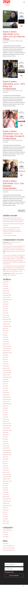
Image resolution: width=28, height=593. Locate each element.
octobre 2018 (6, 479)
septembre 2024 (7, 326)
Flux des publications (8, 545)
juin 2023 (5, 357)
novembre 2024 (7, 321)
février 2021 (6, 419)
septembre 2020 (7, 430)
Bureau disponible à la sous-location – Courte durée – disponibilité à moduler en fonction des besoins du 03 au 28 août (13, 219)
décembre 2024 (7, 319)
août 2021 (5, 406)
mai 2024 (5, 335)
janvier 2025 (6, 317)
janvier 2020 (6, 448)
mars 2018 (5, 492)
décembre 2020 (7, 423)
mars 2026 (5, 288)
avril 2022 (5, 388)
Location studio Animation (10, 235)
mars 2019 (5, 468)
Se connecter (14, 575)
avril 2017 (5, 516)
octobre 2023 (6, 350)
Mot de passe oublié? (9, 572)
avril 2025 (5, 310)
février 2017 (6, 521)
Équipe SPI (8, 40)
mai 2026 (5, 284)
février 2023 (6, 366)
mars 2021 (5, 417)
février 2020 (6, 445)
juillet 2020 (6, 434)
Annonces (5, 534)
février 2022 (6, 392)
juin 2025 (5, 306)
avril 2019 (5, 465)
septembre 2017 (7, 505)
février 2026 (6, 290)
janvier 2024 (6, 344)
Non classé (6, 536)
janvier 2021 (6, 421)
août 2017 (5, 507)
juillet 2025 (6, 304)
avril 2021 (5, 414)
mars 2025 (5, 313)
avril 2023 (5, 361)
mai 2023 (5, 359)
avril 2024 (5, 337)
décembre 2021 (7, 397)
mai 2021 (5, 412)
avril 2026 (5, 286)
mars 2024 (5, 339)
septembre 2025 (7, 299)
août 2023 (5, 355)
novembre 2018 (7, 476)
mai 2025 (5, 308)
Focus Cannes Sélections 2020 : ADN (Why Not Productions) (14, 85)
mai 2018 (5, 488)
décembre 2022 (7, 370)
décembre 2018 (7, 474)
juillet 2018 (5, 483)
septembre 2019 (7, 454)
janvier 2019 (6, 472)
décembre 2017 (7, 499)
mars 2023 (5, 363)
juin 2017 (5, 512)
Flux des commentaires (9, 548)
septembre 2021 (7, 403)
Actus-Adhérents (7, 530)
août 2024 (5, 328)
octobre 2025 (6, 297)
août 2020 (5, 432)
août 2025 (5, 302)
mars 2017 (5, 519)
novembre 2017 (7, 501)
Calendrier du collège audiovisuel (11, 227)
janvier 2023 (6, 368)
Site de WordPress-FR (8, 550)
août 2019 (5, 457)
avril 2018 (5, 490)
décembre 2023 (7, 346)
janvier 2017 (6, 523)
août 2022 (5, 379)
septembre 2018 (7, 481)
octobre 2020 (6, 428)
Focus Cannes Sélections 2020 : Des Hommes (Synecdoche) (13, 184)
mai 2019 (5, 463)
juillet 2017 (5, 510)
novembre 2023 (7, 348)
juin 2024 (5, 332)
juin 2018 (5, 485)
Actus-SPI (5, 532)
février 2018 (6, 494)
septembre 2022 (7, 377)
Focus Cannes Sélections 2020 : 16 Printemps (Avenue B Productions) (13, 135)
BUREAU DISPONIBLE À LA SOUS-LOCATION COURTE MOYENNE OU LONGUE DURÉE (12, 231)
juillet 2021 (5, 408)
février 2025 (6, 315)
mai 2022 (5, 386)
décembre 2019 (7, 450)
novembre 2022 (7, 372)
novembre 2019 (7, 452)
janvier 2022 (6, 394)
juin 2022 (5, 383)
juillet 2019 (5, 459)
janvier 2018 (6, 496)
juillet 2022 (6, 381)
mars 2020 (5, 443)
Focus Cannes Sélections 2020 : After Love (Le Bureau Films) (14, 35)
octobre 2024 (6, 324)
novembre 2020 (7, 425)
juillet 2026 (6, 282)
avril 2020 (5, 441)
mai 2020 (5, 439)
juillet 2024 (6, 330)
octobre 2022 (6, 375)
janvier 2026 (6, 293)
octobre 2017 (6, 503)
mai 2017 (5, 514)
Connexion (5, 543)
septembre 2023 (7, 352)
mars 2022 (5, 390)
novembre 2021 (7, 399)
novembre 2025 (7, 295)
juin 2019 (5, 461)
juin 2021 (5, 410)
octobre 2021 (6, 401)
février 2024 (6, 341)
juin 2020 (5, 437)
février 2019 (6, 470)
